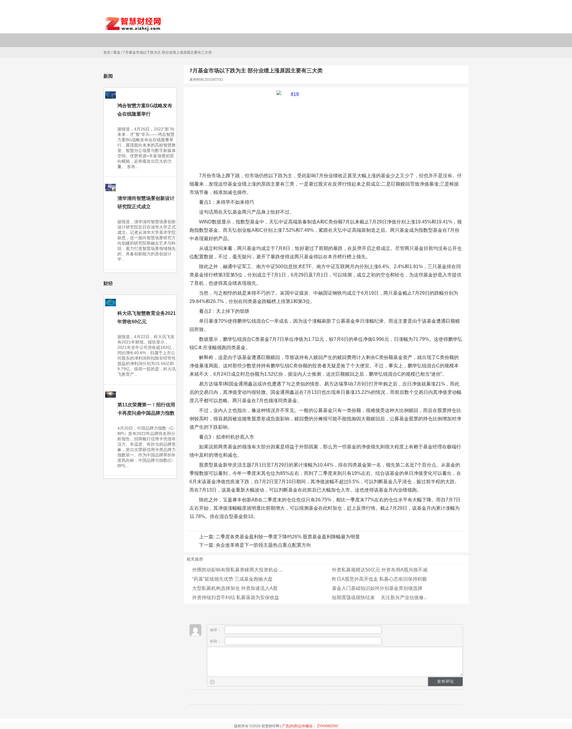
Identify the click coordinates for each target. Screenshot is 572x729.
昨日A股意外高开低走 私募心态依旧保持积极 (379, 579)
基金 (116, 52)
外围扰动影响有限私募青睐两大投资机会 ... (237, 569)
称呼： (216, 630)
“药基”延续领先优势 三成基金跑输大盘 (232, 579)
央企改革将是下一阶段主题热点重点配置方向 (263, 545)
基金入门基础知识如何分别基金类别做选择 (377, 588)
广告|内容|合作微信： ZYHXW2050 (310, 726)
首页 (107, 52)
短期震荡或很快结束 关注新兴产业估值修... (379, 597)
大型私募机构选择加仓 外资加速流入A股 (235, 588)
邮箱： (216, 641)
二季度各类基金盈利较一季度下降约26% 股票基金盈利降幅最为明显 (288, 536)
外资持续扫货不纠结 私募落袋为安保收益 (235, 597)
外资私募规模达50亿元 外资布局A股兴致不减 (380, 569)
